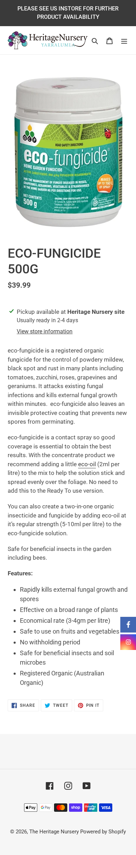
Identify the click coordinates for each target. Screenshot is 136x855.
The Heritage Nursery (54, 831)
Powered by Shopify (103, 831)
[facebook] (128, 625)
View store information (45, 331)
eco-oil (87, 464)
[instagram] (128, 642)
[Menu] (124, 40)
